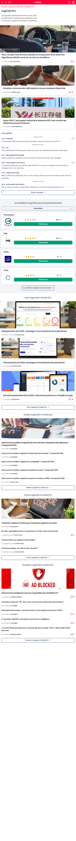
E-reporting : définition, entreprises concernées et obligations (25, 619)
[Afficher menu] (2, 2)
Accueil (4, 7)
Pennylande (9, 215)
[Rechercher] (5, 2)
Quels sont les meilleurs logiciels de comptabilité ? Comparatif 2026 (27, 461)
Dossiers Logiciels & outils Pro (37, 640)
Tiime (6, 270)
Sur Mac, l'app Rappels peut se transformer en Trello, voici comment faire (29, 531)
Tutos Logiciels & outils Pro (36, 557)
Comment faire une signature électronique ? (18, 540)
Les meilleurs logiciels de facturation (37, 288)
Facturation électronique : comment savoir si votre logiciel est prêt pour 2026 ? (32, 610)
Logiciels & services (15, 7)
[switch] (69, 2)
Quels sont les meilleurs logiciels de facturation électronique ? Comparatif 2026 (32, 453)
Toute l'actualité (37, 192)
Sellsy (6, 252)
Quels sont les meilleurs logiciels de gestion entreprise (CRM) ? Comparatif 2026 (33, 478)
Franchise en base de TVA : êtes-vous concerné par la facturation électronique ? (32, 602)
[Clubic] (38, 2)
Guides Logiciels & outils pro (37, 487)
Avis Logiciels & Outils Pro (37, 407)
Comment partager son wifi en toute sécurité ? (19, 548)
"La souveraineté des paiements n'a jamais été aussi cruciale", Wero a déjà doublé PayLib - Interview (36, 629)
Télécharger (43, 224)
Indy (5, 233)
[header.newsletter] (9, 2)
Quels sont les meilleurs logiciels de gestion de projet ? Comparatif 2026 (29, 470)
